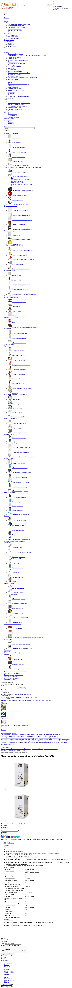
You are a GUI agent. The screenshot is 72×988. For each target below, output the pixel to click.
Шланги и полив (13, 76)
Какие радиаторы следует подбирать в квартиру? (15, 725)
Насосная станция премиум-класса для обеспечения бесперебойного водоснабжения (26, 700)
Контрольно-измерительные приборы (19, 73)
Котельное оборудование (15, 54)
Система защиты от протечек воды (18, 84)
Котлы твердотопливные (31, 749)
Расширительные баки (14, 66)
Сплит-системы (12, 69)
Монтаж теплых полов (14, 29)
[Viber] (12, 837)
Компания (4, 957)
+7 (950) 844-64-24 (58, 8)
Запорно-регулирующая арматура (18, 60)
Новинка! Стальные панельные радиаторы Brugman (16, 694)
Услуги (6, 22)
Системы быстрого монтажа (16, 63)
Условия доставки (13, 36)
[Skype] (16, 837)
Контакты (7, 48)
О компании (8, 41)
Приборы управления (14, 74)
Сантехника (11, 85)
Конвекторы (11, 92)
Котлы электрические (17, 749)
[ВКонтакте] (2, 837)
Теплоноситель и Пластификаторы (18, 96)
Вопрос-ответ (8, 978)
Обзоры (6, 982)
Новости (10, 43)
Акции (6, 21)
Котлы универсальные (46, 749)
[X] (9, 837)
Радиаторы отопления (14, 57)
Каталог (6, 18)
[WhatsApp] (14, 837)
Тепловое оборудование (15, 88)
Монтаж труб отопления (15, 30)
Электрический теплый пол (16, 90)
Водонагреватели (13, 62)
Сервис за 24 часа (6, 718)
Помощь (3, 958)
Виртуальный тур (13, 46)
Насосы (10, 82)
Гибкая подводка (13, 87)
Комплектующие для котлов (16, 750)
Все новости (4, 691)
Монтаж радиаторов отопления (17, 27)
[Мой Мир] (7, 837)
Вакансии (11, 44)
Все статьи (4, 703)
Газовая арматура (13, 58)
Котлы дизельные (6, 749)
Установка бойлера (13, 32)
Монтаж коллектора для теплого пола (19, 24)
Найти (6, 130)
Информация (5, 960)
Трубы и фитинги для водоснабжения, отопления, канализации (27, 55)
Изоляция (11, 95)
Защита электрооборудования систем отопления (22, 77)
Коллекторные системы (15, 65)
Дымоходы (11, 68)
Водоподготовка (13, 79)
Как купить (7, 33)
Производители (9, 40)
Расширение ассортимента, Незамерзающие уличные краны (19, 697)
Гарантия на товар (13, 38)
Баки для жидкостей (14, 81)
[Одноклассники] (4, 837)
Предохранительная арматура (16, 71)
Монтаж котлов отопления (16, 25)
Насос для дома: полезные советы (11, 711)
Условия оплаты (12, 35)
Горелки (10, 98)
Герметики (11, 93)
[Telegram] (19, 837)
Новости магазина (8, 686)
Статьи (6, 977)
